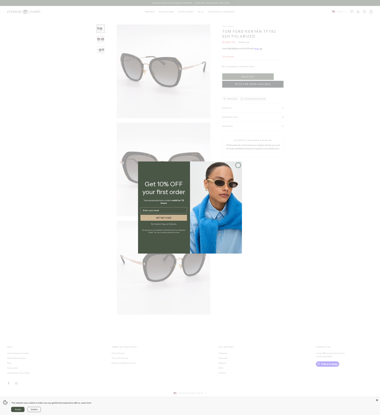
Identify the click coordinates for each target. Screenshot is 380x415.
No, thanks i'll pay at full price (163, 224)
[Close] (377, 400)
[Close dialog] (238, 165)
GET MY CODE (163, 217)
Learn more (86, 402)
